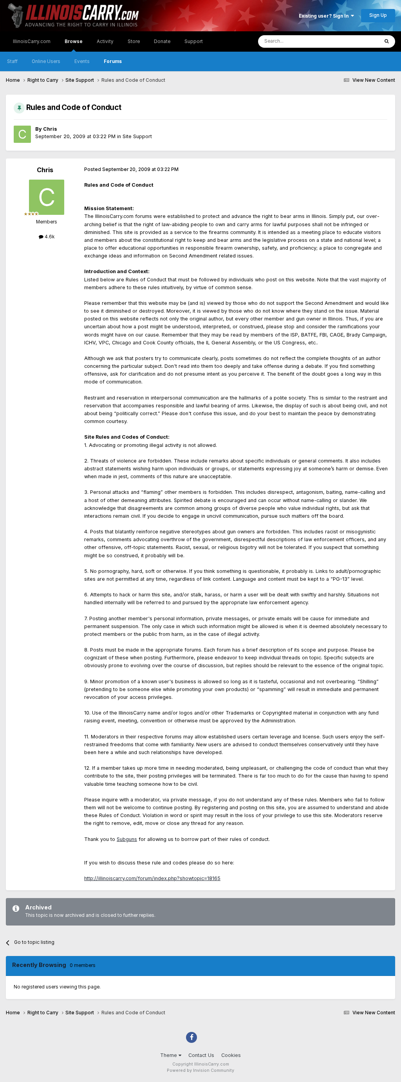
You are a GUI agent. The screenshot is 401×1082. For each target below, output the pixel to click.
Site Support (137, 136)
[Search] (386, 41)
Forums (113, 61)
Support (193, 41)
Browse (74, 41)
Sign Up (378, 15)
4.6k (48, 236)
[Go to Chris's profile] (22, 134)
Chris (50, 129)
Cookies (231, 1055)
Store (134, 41)
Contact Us (201, 1055)
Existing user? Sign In (325, 16)
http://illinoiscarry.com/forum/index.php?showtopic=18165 (152, 878)
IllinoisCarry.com (32, 41)
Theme (169, 1055)
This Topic (357, 41)
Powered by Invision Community (200, 1070)
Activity (105, 41)
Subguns (127, 839)
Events (82, 61)
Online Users (46, 61)
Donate (162, 41)
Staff (12, 61)
